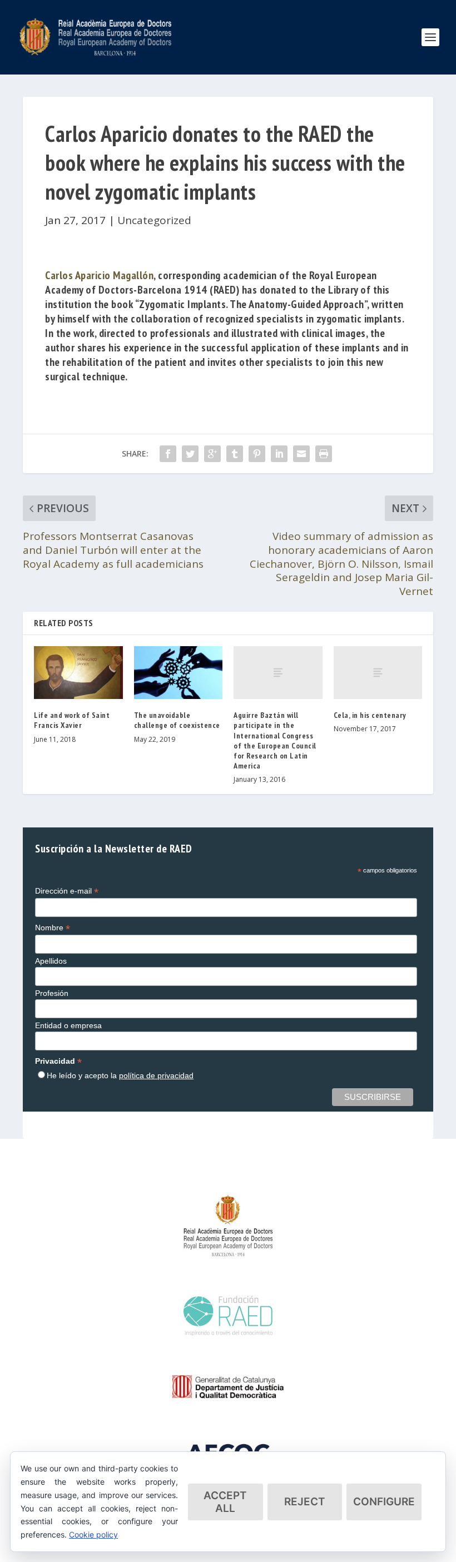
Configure (384, 1501)
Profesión (51, 993)
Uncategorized (154, 220)
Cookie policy (93, 1534)
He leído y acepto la (120, 1075)
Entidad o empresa (68, 1025)
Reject (304, 1501)
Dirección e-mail (66, 891)
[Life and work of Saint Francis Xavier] (78, 673)
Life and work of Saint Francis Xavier (72, 720)
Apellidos (51, 960)
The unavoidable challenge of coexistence (177, 720)
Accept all (225, 1502)
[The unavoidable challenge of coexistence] (178, 673)
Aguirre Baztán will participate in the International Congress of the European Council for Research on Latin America (275, 740)
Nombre (52, 928)
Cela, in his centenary (370, 715)
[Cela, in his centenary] (378, 673)
